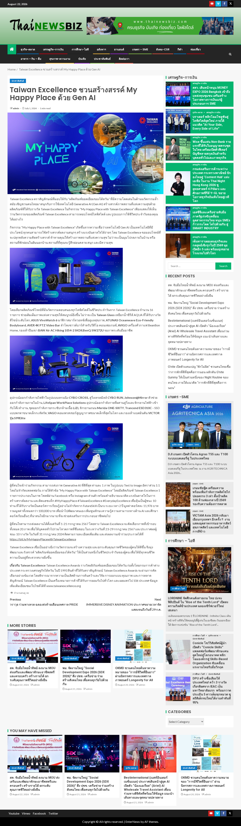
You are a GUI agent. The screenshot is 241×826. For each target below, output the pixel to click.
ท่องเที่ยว (196, 49)
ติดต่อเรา (124, 59)
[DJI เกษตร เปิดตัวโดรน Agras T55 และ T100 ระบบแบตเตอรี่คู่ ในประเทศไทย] (199, 426)
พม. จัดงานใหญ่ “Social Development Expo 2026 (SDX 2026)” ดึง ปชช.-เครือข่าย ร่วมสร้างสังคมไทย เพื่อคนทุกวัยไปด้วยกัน (85, 676)
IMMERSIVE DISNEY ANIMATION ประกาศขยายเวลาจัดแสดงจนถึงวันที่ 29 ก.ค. (123, 604)
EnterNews (132, 821)
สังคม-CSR (162, 49)
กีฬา (180, 49)
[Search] (230, 54)
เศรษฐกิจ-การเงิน (53, 49)
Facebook (39, 813)
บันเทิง (82, 59)
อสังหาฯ (101, 49)
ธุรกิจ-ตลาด (28, 49)
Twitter (53, 813)
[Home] (12, 49)
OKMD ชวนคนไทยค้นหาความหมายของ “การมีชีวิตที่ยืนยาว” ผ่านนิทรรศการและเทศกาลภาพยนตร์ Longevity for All (199, 354)
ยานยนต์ (119, 49)
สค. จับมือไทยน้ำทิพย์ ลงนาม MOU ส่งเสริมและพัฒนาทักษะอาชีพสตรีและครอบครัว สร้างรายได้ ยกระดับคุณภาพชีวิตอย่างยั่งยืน (198, 290)
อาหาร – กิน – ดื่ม (31, 59)
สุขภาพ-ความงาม (59, 59)
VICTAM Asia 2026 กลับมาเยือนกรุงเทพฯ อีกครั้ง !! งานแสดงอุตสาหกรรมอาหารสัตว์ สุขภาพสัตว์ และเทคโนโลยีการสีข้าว (212, 523)
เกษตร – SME (140, 49)
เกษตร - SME (193, 444)
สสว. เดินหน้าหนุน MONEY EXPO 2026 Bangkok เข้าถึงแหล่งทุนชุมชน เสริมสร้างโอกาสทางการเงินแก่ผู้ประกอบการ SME (211, 95)
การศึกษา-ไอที (80, 49)
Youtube (13, 813)
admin (16, 108)
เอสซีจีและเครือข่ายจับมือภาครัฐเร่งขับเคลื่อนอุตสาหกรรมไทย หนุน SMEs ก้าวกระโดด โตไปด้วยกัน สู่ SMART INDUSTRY (211, 220)
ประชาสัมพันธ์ (102, 59)
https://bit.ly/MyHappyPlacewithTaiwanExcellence (43, 539)
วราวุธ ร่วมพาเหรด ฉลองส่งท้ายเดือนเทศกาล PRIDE (44, 602)
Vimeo (26, 813)
